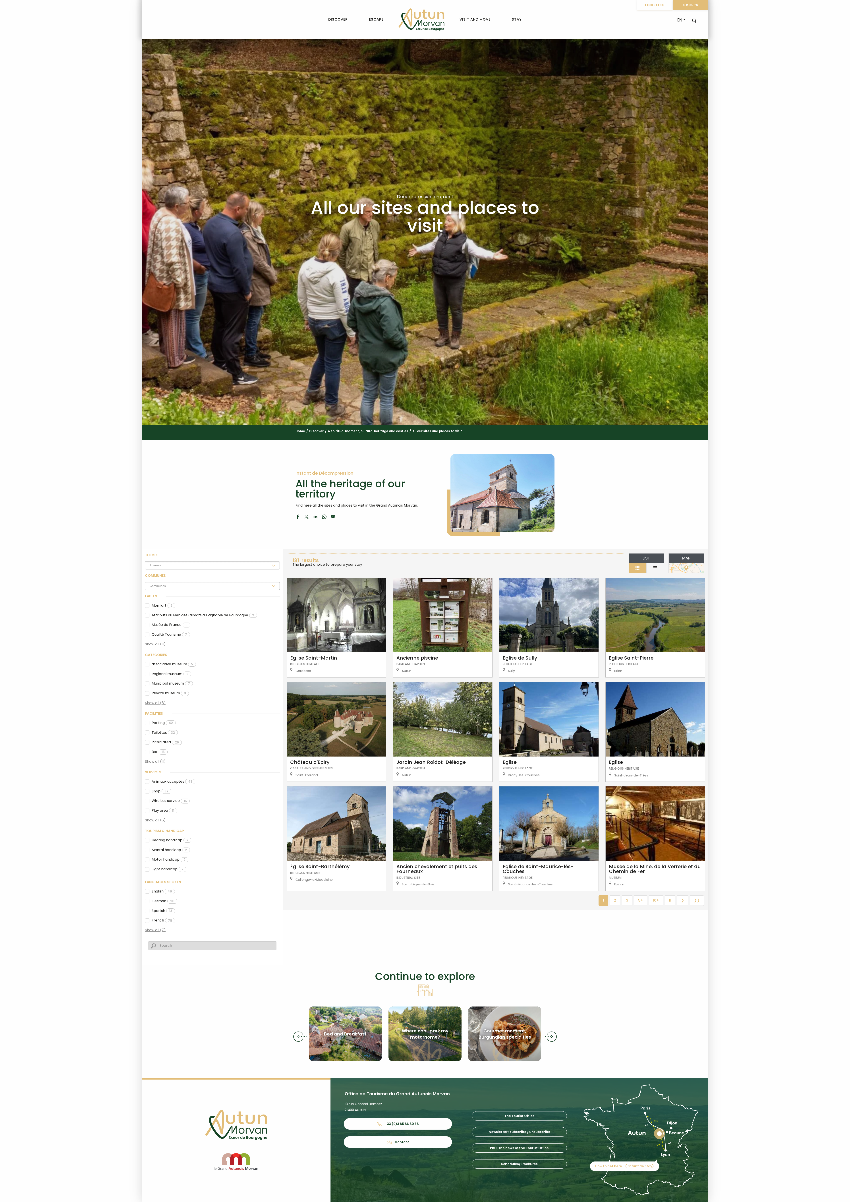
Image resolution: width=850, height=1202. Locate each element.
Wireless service (169, 800)
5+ (640, 900)
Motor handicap (168, 859)
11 (670, 900)
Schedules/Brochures (519, 1164)
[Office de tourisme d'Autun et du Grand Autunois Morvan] (421, 19)
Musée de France (169, 624)
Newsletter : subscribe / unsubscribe (519, 1132)
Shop (160, 791)
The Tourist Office (519, 1116)
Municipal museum (171, 683)
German (163, 901)
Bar (158, 751)
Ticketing (655, 5)
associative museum (172, 664)
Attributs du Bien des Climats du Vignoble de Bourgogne (203, 615)
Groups (690, 5)
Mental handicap (169, 849)
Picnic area (165, 742)
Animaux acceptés (172, 781)
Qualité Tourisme (169, 634)
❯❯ (697, 900)
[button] (694, 20)
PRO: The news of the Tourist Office (519, 1148)
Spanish (162, 910)
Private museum (169, 693)
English (162, 891)
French (162, 920)
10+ (656, 900)
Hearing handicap (170, 840)
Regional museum (170, 673)
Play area (163, 810)
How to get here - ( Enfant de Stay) (624, 1166)
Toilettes (163, 732)
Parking (162, 722)
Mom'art (162, 605)
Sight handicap (168, 869)
